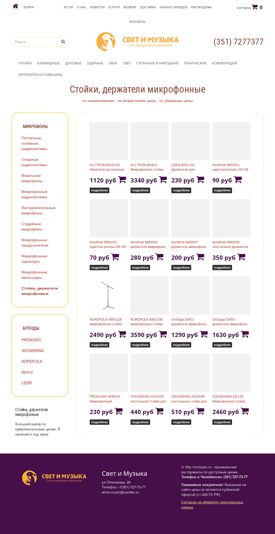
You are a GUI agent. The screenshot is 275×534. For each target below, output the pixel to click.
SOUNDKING (32, 350)
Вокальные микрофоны (31, 178)
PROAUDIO (31, 339)
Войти (29, 7)
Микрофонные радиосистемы (34, 194)
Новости (97, 7)
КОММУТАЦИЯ (224, 63)
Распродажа (201, 7)
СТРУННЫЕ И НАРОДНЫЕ (157, 63)
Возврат (130, 7)
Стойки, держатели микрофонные (39, 290)
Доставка (148, 7)
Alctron (27, 372)
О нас (81, 7)
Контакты (137, 22)
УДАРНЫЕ (95, 63)
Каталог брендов (173, 7)
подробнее (99, 190)
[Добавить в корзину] (122, 180)
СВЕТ (127, 63)
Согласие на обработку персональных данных (212, 504)
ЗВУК (113, 63)
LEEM (26, 382)
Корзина (249, 7)
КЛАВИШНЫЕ (48, 63)
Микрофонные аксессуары (34, 274)
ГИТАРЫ (25, 63)
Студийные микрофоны (31, 226)
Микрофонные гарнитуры (34, 258)
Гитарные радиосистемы (34, 161)
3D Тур (68, 7)
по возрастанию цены (137, 100)
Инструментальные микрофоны (38, 210)
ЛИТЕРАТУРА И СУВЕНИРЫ (40, 74)
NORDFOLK (31, 361)
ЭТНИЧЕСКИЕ (195, 63)
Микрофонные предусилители (34, 242)
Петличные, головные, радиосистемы (34, 143)
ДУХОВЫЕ (73, 63)
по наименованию (98, 100)
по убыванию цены (176, 100)
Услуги (114, 7)
